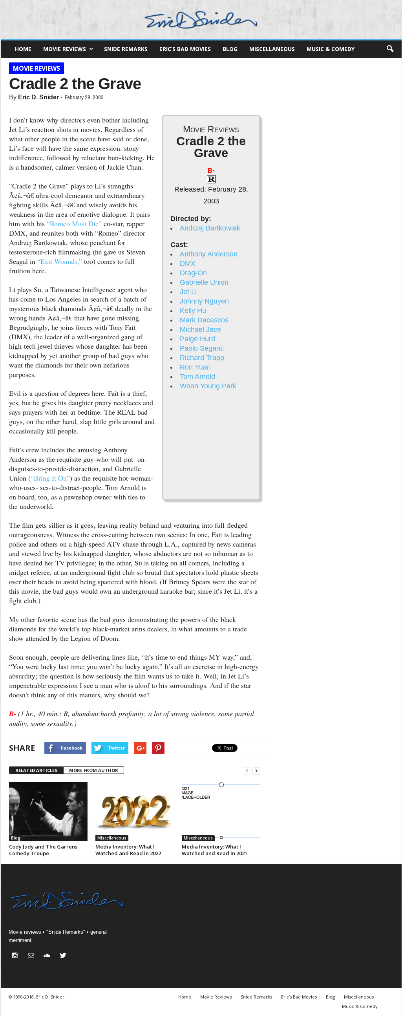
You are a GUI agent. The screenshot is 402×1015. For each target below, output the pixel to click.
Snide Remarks (126, 49)
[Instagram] (17, 956)
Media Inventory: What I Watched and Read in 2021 (214, 850)
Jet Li (188, 292)
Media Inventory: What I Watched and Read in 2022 (128, 850)
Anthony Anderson (209, 254)
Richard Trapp (202, 358)
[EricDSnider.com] (201, 19)
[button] (389, 49)
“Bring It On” (50, 478)
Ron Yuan (195, 367)
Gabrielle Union (204, 282)
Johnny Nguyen (204, 301)
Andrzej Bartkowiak (210, 228)
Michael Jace (200, 329)
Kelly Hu (193, 311)
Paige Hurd (197, 339)
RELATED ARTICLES (36, 770)
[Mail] (33, 956)
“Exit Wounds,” (59, 261)
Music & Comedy (330, 49)
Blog (230, 49)
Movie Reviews (64, 49)
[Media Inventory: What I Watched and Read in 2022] (134, 811)
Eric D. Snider (38, 97)
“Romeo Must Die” (74, 223)
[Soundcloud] (49, 956)
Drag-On (193, 273)
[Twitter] (64, 956)
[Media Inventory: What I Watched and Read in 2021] (221, 811)
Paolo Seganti (202, 348)
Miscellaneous (272, 49)
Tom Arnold (197, 376)
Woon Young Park (208, 386)
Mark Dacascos (204, 320)
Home (23, 49)
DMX (188, 263)
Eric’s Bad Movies (185, 49)
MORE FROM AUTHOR (93, 770)
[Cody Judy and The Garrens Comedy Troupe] (48, 811)
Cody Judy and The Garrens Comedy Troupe (43, 850)
